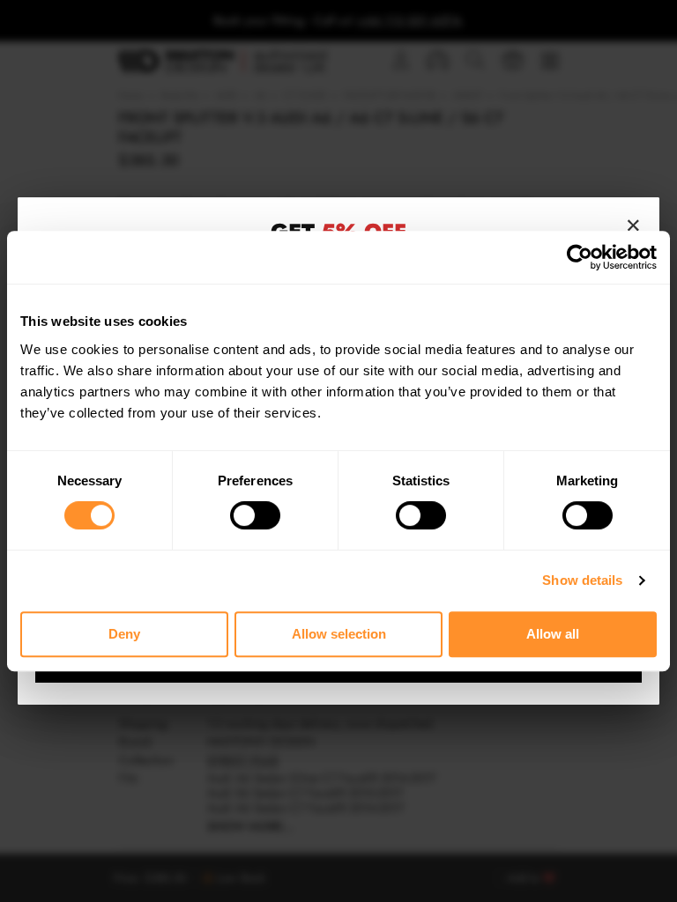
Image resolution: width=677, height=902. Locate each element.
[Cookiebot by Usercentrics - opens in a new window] (579, 257)
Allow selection (339, 633)
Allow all (552, 633)
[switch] (255, 515)
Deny (124, 633)
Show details (582, 580)
